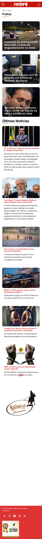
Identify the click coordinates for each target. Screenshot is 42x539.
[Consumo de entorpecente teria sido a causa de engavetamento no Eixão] (21, 36)
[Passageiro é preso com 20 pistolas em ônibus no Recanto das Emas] (21, 69)
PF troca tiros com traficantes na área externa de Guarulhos (19, 250)
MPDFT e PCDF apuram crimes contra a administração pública (19, 291)
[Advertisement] (21, 454)
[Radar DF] (21, 4)
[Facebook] (4, 516)
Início (4, 10)
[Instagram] (19, 516)
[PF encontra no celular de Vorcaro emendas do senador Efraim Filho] (21, 136)
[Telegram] (14, 516)
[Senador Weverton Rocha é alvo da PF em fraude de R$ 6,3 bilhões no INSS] (21, 102)
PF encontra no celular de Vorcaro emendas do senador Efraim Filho (21, 149)
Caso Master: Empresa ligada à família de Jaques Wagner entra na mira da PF (20, 201)
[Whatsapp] (9, 516)
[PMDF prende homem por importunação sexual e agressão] (21, 354)
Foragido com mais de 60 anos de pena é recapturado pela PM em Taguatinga (20, 329)
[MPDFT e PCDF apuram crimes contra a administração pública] (21, 278)
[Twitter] (24, 516)
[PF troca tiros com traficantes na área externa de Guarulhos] (21, 237)
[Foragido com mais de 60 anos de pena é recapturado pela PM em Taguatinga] (21, 316)
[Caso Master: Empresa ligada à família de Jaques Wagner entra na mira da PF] (21, 188)
